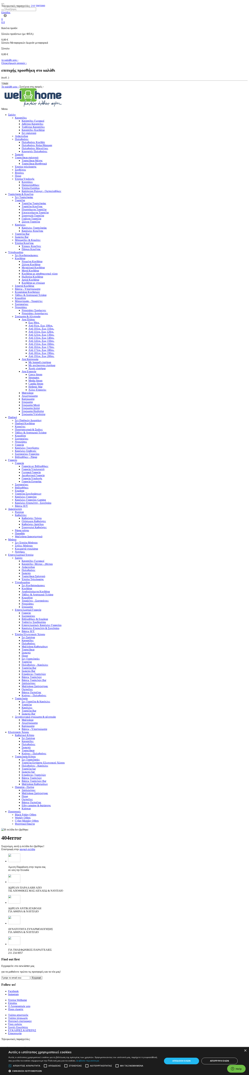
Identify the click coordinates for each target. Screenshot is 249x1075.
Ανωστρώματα (30, 395)
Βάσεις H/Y (28, 631)
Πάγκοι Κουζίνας (31, 249)
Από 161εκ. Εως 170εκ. (41, 347)
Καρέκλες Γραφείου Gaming (30, 499)
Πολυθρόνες (21, 139)
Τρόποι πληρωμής (18, 1018)
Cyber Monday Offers (27, 820)
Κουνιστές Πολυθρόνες (34, 151)
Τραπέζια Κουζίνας (32, 206)
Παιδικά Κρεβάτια (25, 423)
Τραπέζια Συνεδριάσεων (28, 493)
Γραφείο (12, 460)
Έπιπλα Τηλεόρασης (33, 579)
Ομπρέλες (27, 689)
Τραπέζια (20, 200)
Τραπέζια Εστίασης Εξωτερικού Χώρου (43, 762)
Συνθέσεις (20, 169)
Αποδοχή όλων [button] (181, 1060)
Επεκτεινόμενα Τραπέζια (35, 212)
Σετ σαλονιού (29, 133)
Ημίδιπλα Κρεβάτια (32, 276)
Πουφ (18, 175)
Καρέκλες (20, 224)
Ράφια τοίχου (22, 530)
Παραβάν (20, 533)
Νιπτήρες (20, 551)
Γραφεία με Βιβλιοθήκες (35, 466)
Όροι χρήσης (15, 1024)
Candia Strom (35, 383)
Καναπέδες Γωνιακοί (33, 120)
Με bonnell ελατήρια (39, 362)
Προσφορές (14, 811)
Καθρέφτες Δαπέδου (33, 524)
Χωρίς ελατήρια (37, 368)
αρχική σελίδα (27, 849)
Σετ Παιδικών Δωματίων (28, 420)
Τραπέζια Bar (22, 233)
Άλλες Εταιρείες (37, 389)
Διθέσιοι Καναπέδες (32, 123)
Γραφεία (19, 444)
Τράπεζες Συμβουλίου (34, 622)
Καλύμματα (28, 399)
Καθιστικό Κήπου (24, 735)
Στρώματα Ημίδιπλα (33, 411)
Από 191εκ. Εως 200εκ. (41, 356)
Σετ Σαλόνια (28, 637)
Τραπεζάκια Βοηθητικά (34, 163)
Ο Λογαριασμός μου (19, 1006)
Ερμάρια (19, 490)
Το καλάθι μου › (10, 86)
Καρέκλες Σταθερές (25, 450)
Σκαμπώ (26, 573)
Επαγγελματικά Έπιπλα (20, 554)
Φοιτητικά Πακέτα (25, 823)
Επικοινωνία (15, 1033)
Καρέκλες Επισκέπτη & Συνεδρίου (40, 628)
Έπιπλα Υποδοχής (24, 178)
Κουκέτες (20, 426)
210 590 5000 (8, 1042)
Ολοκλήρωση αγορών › (14, 63)
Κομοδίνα (20, 298)
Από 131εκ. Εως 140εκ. (41, 337)
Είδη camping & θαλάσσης (36, 805)
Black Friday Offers (25, 814)
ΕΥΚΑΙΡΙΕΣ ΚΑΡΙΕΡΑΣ (22, 1030)
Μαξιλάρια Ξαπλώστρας (35, 686)
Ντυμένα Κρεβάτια (32, 261)
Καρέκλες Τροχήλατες (27, 447)
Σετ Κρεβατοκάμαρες (26, 255)
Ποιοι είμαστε (15, 1009)
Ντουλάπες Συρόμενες (34, 310)
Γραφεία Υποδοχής (32, 478)
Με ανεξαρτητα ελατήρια (41, 365)
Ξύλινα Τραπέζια (31, 221)
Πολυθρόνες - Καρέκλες (35, 664)
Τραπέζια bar (29, 768)
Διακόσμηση (15, 509)
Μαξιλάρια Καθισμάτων (35, 646)
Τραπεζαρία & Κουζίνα (20, 194)
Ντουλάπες (21, 307)
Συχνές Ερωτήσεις (18, 1027)
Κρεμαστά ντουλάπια (26, 548)
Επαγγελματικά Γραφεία (28, 609)
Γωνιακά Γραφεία (31, 472)
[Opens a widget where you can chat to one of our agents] (236, 1069)
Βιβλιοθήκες (21, 487)
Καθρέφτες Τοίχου (32, 518)
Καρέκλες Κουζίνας (32, 230)
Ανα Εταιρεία (29, 371)
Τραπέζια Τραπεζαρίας (34, 203)
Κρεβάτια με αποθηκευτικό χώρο (40, 273)
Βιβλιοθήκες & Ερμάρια (35, 619)
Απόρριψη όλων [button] (219, 1060)
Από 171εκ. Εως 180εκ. (41, 350)
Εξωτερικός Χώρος (18, 732)
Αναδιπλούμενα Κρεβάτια (36, 591)
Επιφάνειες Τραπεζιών (34, 674)
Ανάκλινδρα (21, 136)
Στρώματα (27, 402)
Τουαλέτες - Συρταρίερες (35, 600)
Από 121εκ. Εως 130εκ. (41, 334)
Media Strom (35, 380)
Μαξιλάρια (27, 392)
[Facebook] (4, 16)
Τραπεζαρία (21, 698)
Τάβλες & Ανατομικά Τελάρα (30, 295)
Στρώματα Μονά (31, 405)
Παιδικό (12, 417)
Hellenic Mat (35, 386)
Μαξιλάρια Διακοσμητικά (28, 536)
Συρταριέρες (21, 304)
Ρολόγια (19, 512)
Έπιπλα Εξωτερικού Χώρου (30, 634)
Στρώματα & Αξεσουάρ (27, 316)
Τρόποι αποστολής (18, 1015)
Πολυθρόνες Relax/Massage (37, 145)
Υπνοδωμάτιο (15, 252)
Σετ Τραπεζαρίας (24, 197)
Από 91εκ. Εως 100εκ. (40, 325)
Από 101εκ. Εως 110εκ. (41, 328)
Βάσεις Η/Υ (21, 505)
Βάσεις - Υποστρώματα (27, 288)
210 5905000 (38, 5)
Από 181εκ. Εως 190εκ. (41, 353)
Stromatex (33, 377)
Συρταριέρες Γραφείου (27, 454)
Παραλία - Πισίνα (24, 787)
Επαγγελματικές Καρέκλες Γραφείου (41, 625)
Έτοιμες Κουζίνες (31, 246)
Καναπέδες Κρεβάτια (33, 130)
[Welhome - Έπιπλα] (33, 105)
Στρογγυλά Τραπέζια (33, 215)
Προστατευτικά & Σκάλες (29, 429)
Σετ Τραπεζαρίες (31, 658)
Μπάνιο (12, 539)
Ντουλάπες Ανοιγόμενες (35, 313)
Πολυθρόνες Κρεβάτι (33, 142)
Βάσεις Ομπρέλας (31, 692)
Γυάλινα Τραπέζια (31, 218)
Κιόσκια (26, 808)
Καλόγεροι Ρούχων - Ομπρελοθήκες (41, 191)
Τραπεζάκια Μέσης (32, 160)
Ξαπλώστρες (28, 683)
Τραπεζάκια (28, 649)
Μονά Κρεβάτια (30, 270)
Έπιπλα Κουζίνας (24, 243)
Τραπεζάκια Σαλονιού (33, 576)
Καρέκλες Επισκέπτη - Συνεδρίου (33, 502)
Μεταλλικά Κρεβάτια (33, 267)
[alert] (124, 1061)
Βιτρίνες (19, 172)
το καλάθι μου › (9, 60)
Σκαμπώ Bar (21, 237)
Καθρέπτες (21, 515)
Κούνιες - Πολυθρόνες (34, 695)
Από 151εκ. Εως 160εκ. (41, 343)
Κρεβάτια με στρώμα (33, 282)
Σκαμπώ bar (28, 771)
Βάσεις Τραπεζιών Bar (34, 680)
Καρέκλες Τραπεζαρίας (34, 227)
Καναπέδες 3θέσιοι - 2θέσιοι (37, 564)
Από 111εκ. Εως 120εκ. (41, 331)
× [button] (245, 1050)
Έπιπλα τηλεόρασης (25, 166)
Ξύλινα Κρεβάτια (31, 264)
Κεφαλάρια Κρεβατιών (27, 292)
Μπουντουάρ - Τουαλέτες (29, 301)
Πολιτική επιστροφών (20, 1021)
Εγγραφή (36, 978)
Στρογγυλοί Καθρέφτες (34, 527)
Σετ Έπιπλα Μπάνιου (26, 542)
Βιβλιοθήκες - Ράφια (26, 457)
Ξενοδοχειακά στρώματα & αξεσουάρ (35, 716)
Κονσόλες (27, 181)
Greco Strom (35, 374)
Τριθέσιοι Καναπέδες (33, 126)
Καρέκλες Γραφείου (26, 496)
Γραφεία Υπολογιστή (33, 469)
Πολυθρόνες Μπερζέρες (35, 148)
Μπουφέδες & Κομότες (27, 240)
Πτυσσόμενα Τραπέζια (34, 209)
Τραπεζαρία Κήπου (25, 756)
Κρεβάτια (20, 258)
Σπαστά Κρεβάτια (24, 285)
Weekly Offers (22, 817)
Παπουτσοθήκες (30, 185)
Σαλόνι (12, 114)
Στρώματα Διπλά (31, 408)
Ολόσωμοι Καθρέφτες (34, 521)
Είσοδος (12, 1003)
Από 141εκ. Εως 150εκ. (41, 340)
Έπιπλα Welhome (17, 1000)
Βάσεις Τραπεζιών (32, 677)
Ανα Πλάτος (28, 319)
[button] (83, 1070)
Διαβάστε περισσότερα (87, 1060)
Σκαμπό (19, 154)
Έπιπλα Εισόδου (31, 188)
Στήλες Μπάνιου (24, 545)
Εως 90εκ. (34, 322)
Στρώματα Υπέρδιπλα (33, 414)
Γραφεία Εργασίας (32, 481)
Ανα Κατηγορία (30, 359)
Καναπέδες (21, 117)
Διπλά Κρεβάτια (30, 279)
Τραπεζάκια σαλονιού (26, 157)
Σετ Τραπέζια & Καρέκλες (36, 701)
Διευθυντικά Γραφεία (33, 475)
